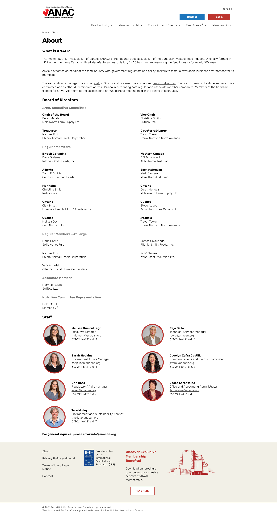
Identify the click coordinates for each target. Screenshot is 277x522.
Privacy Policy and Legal (58, 458)
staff (97, 83)
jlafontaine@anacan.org (185, 390)
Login (219, 16)
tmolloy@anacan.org (84, 417)
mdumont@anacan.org (86, 335)
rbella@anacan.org (182, 335)
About (46, 451)
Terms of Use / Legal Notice (55, 467)
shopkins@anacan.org (85, 363)
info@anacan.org (103, 434)
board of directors (164, 83)
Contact (192, 16)
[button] (111, 25)
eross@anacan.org (83, 390)
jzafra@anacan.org (182, 363)
